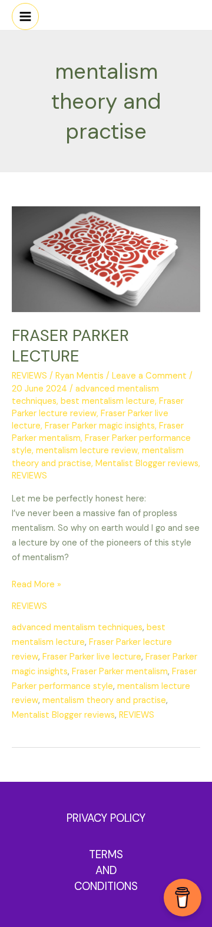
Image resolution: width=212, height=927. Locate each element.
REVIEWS (29, 375)
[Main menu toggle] (25, 16)
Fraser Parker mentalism (120, 671)
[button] (203, 12)
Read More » (36, 584)
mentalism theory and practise (104, 700)
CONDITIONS (106, 886)
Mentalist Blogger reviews (146, 463)
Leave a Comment (149, 375)
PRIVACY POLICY (106, 818)
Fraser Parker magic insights (100, 425)
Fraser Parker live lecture (91, 656)
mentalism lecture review (87, 450)
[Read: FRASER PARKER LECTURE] (106, 259)
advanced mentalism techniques (77, 627)
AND (106, 870)
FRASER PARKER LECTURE (70, 346)
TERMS (106, 854)
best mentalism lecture (108, 401)
